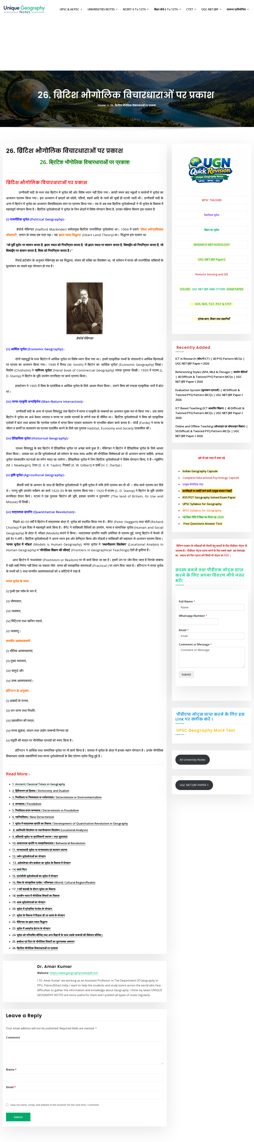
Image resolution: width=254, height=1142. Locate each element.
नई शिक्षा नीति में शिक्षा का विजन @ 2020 (203, 517)
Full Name (187, 601)
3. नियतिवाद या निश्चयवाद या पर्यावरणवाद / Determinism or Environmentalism (57, 797)
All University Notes (192, 760)
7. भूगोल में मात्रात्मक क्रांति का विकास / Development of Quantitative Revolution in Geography (70, 823)
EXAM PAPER (235, 289)
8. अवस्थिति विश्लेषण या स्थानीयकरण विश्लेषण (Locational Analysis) (50, 830)
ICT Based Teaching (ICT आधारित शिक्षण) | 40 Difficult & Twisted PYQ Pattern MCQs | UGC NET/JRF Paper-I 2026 (209, 413)
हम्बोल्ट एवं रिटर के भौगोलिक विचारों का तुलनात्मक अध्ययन (45, 941)
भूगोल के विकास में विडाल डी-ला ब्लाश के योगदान (41, 915)
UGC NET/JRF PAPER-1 (194, 785)
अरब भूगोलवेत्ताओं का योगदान (31, 902)
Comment (13, 1037)
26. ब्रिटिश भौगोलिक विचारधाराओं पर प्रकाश (133, 105)
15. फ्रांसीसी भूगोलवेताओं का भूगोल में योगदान (35, 876)
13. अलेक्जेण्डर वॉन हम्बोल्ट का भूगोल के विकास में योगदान (41, 863)
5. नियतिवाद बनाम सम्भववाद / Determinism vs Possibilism (45, 810)
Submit (186, 674)
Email (11, 1087)
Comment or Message (195, 644)
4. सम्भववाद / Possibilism (26, 804)
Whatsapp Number (193, 616)
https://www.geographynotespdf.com (74, 973)
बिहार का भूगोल (211, 230)
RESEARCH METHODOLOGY (212, 245)
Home (102, 105)
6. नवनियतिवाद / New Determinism (33, 817)
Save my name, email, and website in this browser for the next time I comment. (54, 1104)
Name (11, 1069)
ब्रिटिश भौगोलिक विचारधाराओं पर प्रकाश (37, 948)
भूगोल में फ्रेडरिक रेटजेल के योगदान (35, 909)
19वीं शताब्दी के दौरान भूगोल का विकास (35, 889)
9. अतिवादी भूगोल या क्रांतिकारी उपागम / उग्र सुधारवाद (39, 837)
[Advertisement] (127, 45)
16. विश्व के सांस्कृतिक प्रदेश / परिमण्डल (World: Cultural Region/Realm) (53, 882)
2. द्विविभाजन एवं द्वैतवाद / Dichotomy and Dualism (40, 791)
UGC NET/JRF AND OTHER (208, 289)
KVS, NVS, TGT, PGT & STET (213, 304)
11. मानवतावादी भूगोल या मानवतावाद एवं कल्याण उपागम (40, 850)
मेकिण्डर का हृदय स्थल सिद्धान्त (32, 922)
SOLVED (185, 289)
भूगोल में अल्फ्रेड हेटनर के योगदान (33, 928)
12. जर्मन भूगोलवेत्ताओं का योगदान (29, 856)
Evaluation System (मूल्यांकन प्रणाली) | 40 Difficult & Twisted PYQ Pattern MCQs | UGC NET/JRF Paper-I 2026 (209, 395)
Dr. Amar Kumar (54, 966)
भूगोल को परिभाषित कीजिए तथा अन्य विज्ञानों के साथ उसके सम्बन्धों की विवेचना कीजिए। (60, 935)
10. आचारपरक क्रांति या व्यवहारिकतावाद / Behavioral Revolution (48, 843)
